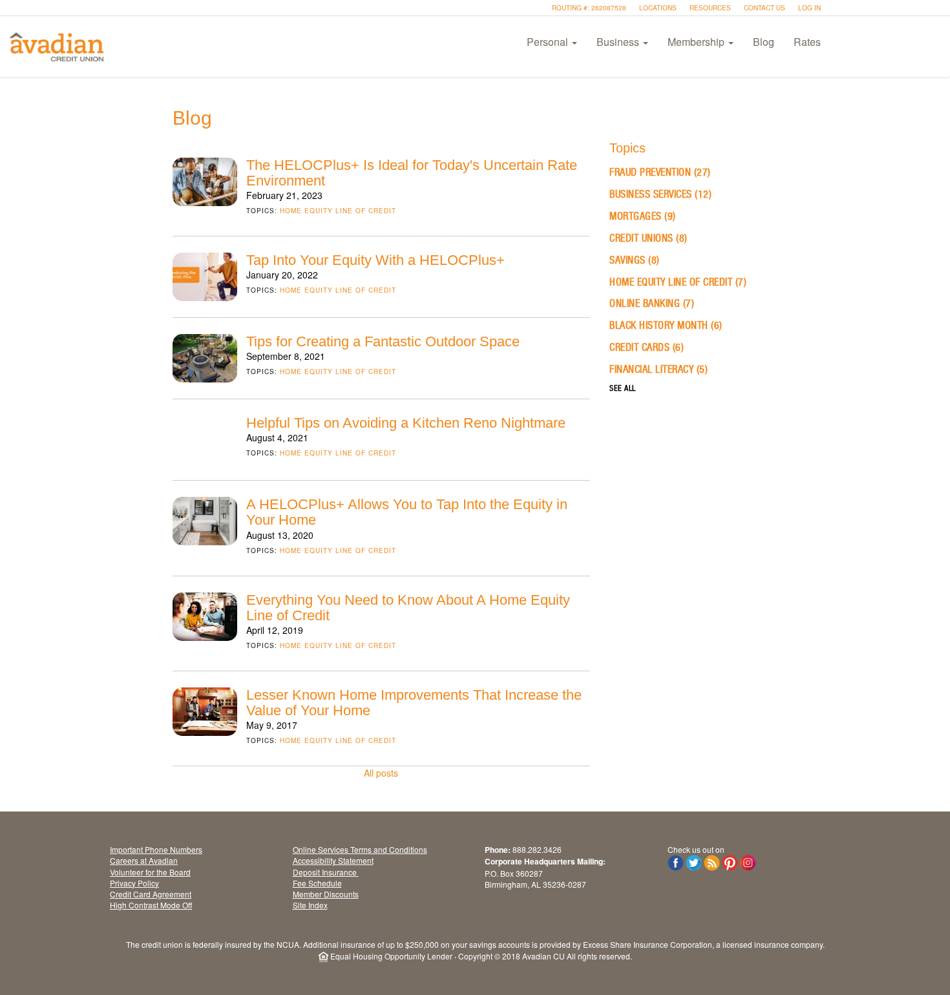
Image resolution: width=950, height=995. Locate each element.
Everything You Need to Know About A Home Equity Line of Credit (408, 607)
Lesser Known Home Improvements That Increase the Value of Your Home (414, 702)
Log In (809, 7)
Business (619, 41)
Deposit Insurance (326, 871)
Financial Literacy (658, 369)
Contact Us (764, 7)
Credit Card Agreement (150, 893)
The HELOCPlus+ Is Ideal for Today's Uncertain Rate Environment (411, 173)
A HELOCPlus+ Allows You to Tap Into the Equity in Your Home (406, 512)
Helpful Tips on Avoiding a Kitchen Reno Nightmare (405, 423)
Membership (697, 41)
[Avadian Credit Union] (56, 46)
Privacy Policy (134, 882)
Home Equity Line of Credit (338, 210)
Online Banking (651, 303)
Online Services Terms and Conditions (360, 849)
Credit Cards (646, 347)
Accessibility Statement (333, 860)
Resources (710, 7)
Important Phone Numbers (156, 849)
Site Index (310, 904)
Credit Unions (648, 238)
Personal (549, 41)
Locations (658, 7)
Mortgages (642, 216)
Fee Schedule (317, 882)
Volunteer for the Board (150, 871)
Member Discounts (326, 893)
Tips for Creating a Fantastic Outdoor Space (383, 341)
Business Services (660, 194)
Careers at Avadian (144, 860)
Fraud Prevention (660, 172)
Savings (634, 260)
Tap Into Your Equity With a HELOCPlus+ (375, 260)
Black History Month (666, 325)
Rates (807, 41)
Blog (763, 41)
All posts (381, 772)
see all (622, 388)
